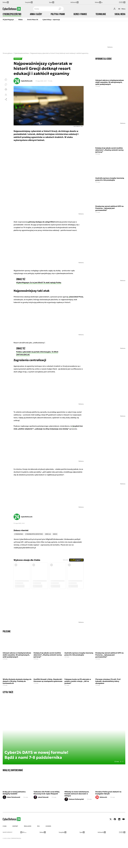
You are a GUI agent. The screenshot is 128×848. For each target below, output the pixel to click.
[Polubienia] (6, 79)
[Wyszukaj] (59, 8)
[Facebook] (115, 819)
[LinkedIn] (119, 819)
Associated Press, (76, 297)
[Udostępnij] (6, 99)
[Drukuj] (6, 89)
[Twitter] (110, 819)
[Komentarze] (6, 84)
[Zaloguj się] (114, 8)
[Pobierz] (6, 94)
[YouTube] (123, 819)
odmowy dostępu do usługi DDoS (41, 222)
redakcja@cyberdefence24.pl (25, 548)
